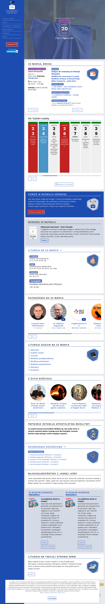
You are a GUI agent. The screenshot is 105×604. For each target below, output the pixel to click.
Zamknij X (67, 286)
